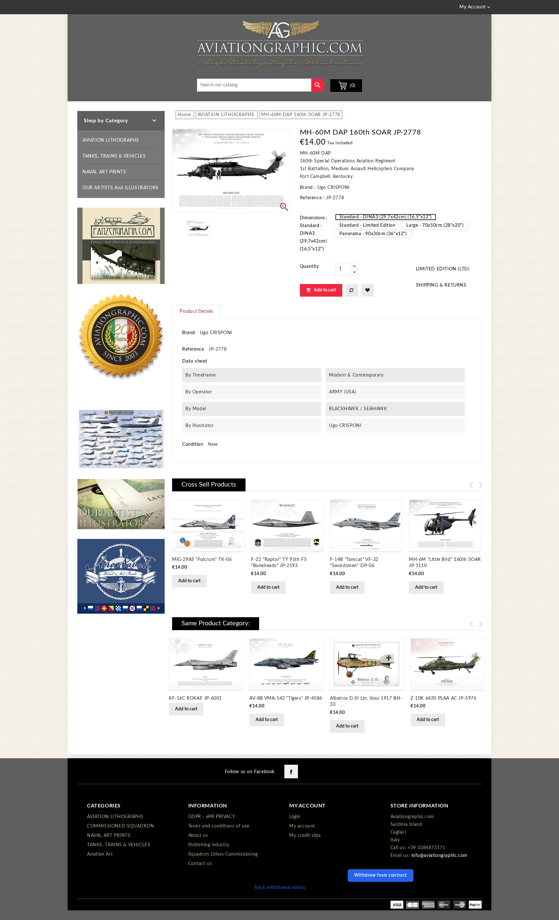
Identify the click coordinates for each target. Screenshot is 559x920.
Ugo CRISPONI (216, 333)
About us (198, 835)
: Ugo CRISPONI (331, 187)
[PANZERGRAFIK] (121, 246)
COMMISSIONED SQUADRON (120, 826)
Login (295, 817)
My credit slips (305, 835)
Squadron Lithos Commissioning (223, 854)
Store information (419, 805)
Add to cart (321, 290)
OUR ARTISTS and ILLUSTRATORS (120, 188)
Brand (306, 187)
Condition (192, 444)
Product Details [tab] (196, 311)
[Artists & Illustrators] (121, 504)
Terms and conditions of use (218, 826)
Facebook (291, 771)
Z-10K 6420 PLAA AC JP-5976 (444, 698)
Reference (311, 198)
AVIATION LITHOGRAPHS (110, 140)
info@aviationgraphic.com (439, 855)
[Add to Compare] (351, 290)
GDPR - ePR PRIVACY (212, 817)
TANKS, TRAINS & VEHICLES (114, 156)
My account (302, 826)
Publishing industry (208, 845)
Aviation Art (100, 854)
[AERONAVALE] (121, 576)
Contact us (200, 863)
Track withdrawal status (279, 887)
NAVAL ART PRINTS (104, 172)
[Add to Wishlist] (367, 290)
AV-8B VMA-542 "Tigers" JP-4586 (285, 698)
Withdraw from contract (380, 875)
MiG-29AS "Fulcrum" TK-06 (202, 559)
